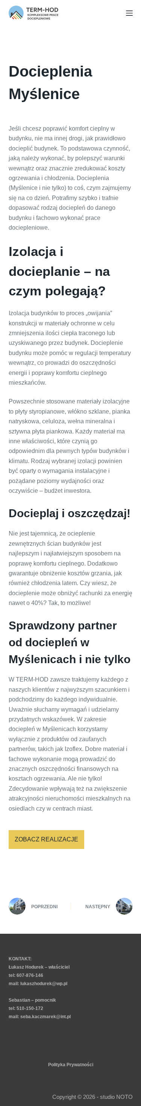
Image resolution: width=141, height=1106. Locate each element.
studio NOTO (116, 1097)
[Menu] (129, 13)
